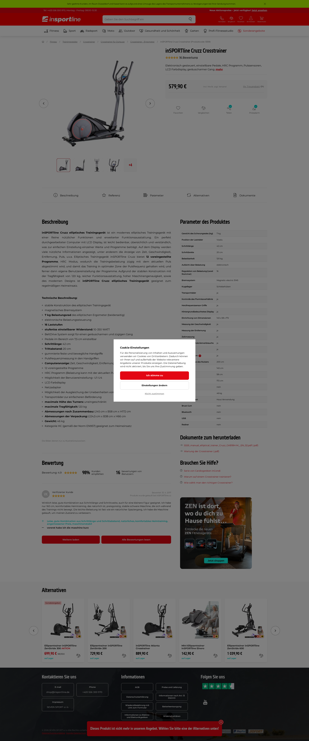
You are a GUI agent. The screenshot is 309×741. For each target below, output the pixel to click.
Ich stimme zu (154, 375)
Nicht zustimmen (154, 393)
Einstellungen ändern (154, 385)
